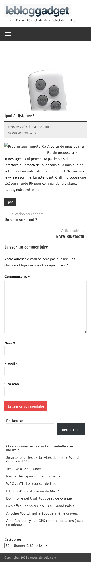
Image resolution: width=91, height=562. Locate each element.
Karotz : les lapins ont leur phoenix (33, 476)
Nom (9, 343)
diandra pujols (41, 126)
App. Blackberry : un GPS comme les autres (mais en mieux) (44, 522)
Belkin (52, 152)
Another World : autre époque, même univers (42, 513)
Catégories (12, 539)
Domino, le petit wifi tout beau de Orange (39, 498)
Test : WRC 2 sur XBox (23, 468)
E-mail (11, 363)
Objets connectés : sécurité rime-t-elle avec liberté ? (40, 448)
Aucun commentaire (22, 132)
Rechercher (15, 420)
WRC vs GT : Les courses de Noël (31, 483)
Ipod (10, 202)
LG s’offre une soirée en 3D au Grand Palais (40, 505)
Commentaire (17, 276)
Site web (11, 384)
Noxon (71, 171)
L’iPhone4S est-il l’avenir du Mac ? (32, 491)
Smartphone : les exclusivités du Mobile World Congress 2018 (42, 459)
